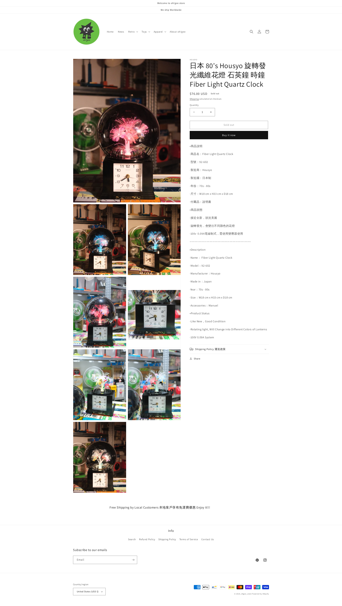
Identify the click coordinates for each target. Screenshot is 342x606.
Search (132, 539)
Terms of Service (188, 539)
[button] (132, 31)
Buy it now (229, 135)
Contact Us (207, 539)
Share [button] (197, 358)
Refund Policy (147, 539)
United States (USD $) (88, 591)
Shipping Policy (167, 539)
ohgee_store (246, 594)
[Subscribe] (133, 560)
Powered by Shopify (260, 594)
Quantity (194, 105)
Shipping (194, 98)
